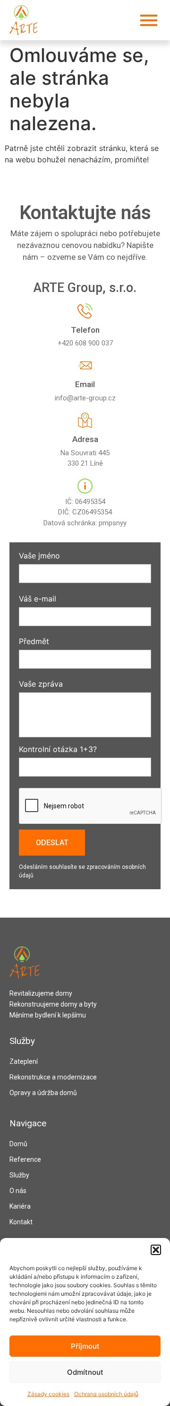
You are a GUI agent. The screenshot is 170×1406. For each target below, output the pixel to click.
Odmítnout (85, 1372)
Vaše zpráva (41, 684)
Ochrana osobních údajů (106, 1393)
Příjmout (85, 1346)
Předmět (34, 641)
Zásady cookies (48, 1393)
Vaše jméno (39, 556)
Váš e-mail (37, 599)
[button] (156, 1250)
